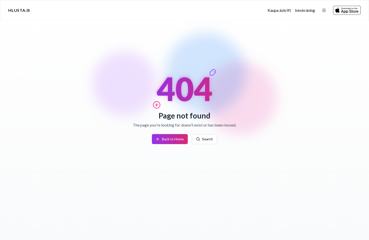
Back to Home (173, 139)
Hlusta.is (19, 10)
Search (207, 139)
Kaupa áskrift (279, 10)
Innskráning (305, 10)
